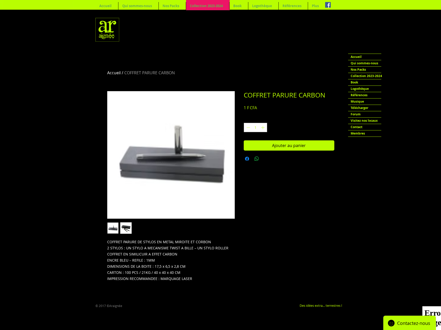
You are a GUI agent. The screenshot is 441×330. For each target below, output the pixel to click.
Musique (357, 101)
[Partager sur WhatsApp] (257, 159)
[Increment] (263, 127)
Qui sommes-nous (364, 63)
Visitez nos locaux (364, 120)
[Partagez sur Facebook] (247, 159)
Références (359, 95)
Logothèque (360, 89)
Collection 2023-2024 (366, 76)
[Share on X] (266, 159)
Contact (356, 127)
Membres (358, 133)
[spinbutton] (255, 127)
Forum (356, 114)
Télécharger (359, 108)
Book (354, 82)
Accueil (114, 73)
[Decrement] (247, 127)
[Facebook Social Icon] (328, 5)
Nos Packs (358, 69)
